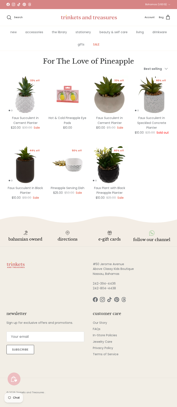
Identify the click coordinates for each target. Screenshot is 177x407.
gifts (81, 44)
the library (59, 32)
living (140, 32)
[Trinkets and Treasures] (88, 17)
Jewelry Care (102, 342)
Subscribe (20, 349)
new (13, 32)
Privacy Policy (103, 348)
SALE (96, 44)
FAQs (96, 329)
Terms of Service (106, 354)
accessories (34, 32)
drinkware (159, 32)
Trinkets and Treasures (30, 392)
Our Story (100, 323)
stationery (83, 32)
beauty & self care (114, 32)
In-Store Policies (105, 335)
